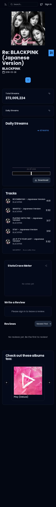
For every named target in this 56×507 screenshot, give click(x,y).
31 (51, 53)
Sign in (48, 4)
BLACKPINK (11, 68)
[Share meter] (46, 266)
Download (43, 180)
